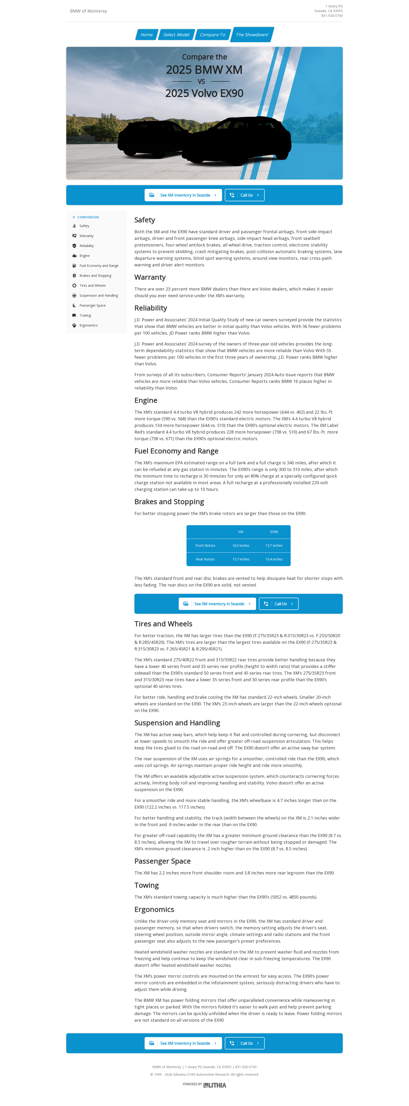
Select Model (176, 34)
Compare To (213, 34)
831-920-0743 (332, 15)
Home (147, 34)
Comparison (88, 217)
